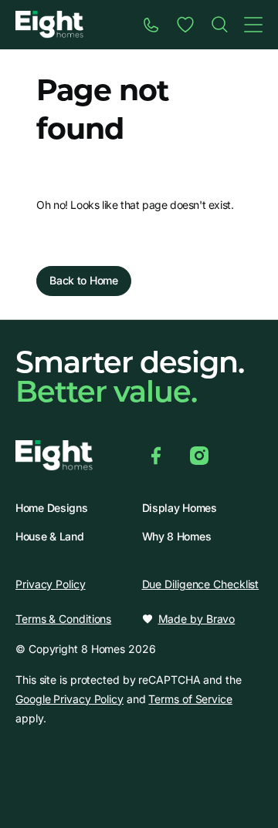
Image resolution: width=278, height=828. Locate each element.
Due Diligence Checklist (200, 584)
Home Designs (51, 508)
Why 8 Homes (177, 536)
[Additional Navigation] (253, 24)
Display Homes (179, 508)
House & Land (49, 536)
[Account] (185, 24)
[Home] (219, 24)
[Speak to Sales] (151, 24)
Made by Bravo (197, 619)
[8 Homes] (49, 23)
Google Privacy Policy (69, 698)
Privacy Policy (50, 584)
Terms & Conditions (63, 618)
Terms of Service (190, 698)
